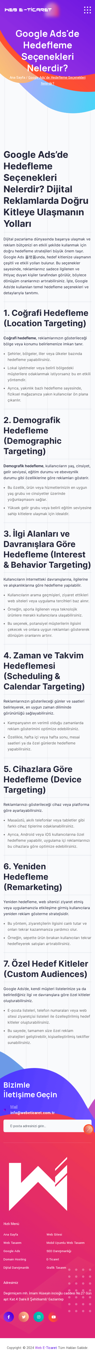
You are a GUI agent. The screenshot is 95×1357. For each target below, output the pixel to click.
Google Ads (11, 1251)
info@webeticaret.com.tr (32, 1112)
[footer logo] (37, 1182)
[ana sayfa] (29, 9)
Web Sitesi (54, 1234)
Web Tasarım (12, 1243)
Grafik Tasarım (56, 1267)
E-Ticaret (53, 1259)
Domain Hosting (14, 1259)
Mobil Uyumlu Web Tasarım (66, 1243)
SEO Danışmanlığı (59, 1251)
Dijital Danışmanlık (16, 1267)
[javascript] (87, 9)
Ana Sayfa (10, 1234)
